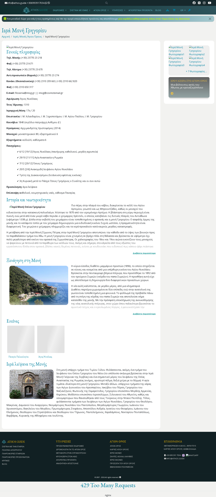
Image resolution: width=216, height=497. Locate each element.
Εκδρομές (58, 10)
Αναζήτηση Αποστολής (67, 463)
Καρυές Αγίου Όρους (119, 449)
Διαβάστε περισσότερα (144, 253)
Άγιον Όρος (100, 10)
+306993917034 (36, 3)
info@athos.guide (16, 3)
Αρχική (6, 36)
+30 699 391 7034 (173, 455)
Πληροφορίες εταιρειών (13, 453)
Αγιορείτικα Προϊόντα (66, 460)
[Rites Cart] (167, 10)
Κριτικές (6, 460)
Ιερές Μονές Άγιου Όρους (27, 36)
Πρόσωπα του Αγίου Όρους (122, 463)
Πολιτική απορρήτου (12, 450)
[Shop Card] (174, 10)
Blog (158, 10)
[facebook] (194, 3)
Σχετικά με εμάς (79, 10)
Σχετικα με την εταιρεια (13, 446)
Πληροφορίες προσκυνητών (15, 457)
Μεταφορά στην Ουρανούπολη (71, 453)
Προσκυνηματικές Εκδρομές (70, 446)
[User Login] (189, 10)
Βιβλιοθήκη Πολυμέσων (121, 467)
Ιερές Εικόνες (116, 460)
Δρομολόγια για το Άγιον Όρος (71, 449)
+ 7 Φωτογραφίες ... (196, 71)
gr (181, 10)
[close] (210, 19)
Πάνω (211, 479)
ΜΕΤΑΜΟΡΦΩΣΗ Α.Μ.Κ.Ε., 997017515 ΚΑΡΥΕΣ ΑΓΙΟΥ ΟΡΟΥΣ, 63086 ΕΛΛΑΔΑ (180, 447)
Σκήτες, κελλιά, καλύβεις (121, 456)
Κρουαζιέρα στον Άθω (66, 456)
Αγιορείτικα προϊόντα (140, 10)
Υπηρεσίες (117, 10)
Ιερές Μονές (116, 453)
